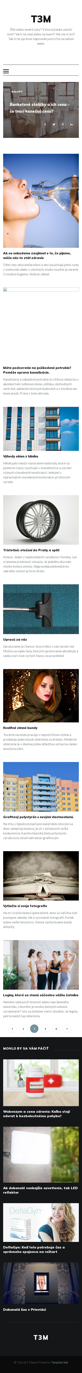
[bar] (6, 71)
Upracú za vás (15, 639)
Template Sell (59, 1362)
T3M (41, 19)
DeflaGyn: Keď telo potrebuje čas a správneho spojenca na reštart (34, 1249)
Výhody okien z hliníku (20, 456)
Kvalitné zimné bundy (20, 728)
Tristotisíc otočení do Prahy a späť (31, 550)
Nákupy (17, 91)
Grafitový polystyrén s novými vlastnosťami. (38, 817)
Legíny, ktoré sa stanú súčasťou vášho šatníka (40, 995)
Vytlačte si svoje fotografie (25, 906)
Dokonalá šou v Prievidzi (24, 1309)
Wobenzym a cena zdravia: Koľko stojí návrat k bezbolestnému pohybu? (36, 1113)
